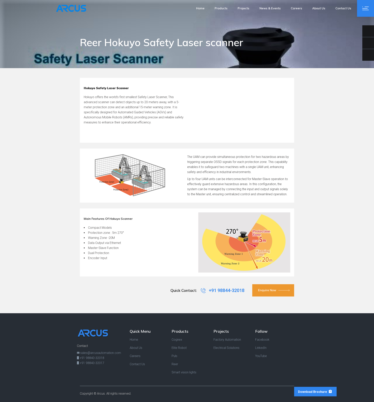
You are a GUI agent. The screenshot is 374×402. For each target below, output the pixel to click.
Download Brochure (313, 392)
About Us (136, 348)
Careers (135, 356)
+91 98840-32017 (91, 363)
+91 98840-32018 (91, 358)
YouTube (261, 356)
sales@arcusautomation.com (100, 353)
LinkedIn (260, 348)
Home (134, 339)
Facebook (262, 339)
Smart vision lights (184, 372)
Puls (174, 356)
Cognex (177, 339)
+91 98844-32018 (226, 290)
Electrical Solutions (226, 348)
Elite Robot (179, 348)
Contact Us (137, 364)
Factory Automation (227, 339)
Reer (175, 364)
